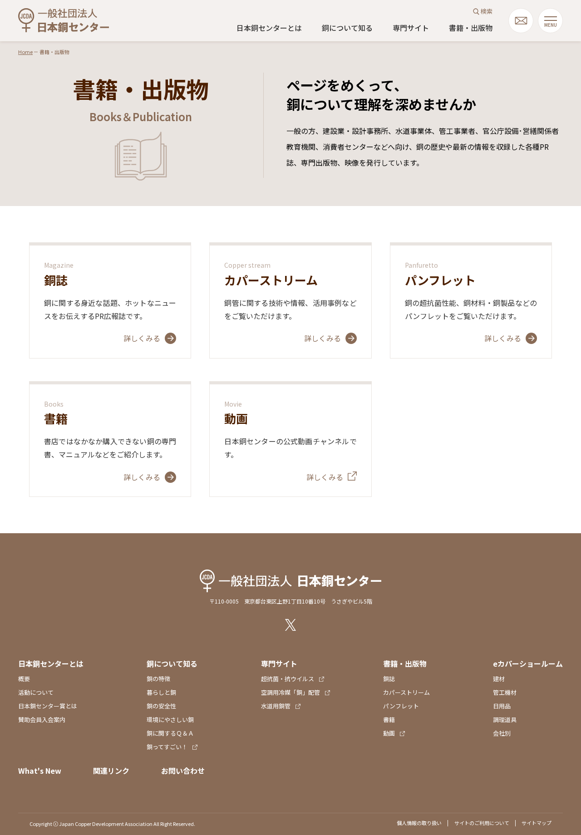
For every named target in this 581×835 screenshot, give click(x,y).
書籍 (389, 719)
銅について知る (347, 27)
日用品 (502, 706)
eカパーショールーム (528, 663)
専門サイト (411, 27)
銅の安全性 (161, 706)
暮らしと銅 (161, 692)
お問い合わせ (183, 770)
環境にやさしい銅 (170, 719)
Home (25, 51)
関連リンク (111, 770)
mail (520, 20)
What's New (39, 770)
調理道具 (505, 719)
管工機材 (505, 692)
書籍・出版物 (470, 27)
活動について (36, 692)
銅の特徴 (158, 678)
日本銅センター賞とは (47, 706)
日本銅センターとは (269, 27)
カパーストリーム (406, 692)
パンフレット (401, 706)
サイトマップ (536, 822)
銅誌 (389, 678)
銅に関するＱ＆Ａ (170, 733)
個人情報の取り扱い (419, 822)
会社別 (502, 733)
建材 (499, 678)
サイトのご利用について (481, 822)
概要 (24, 678)
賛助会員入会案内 (41, 719)
